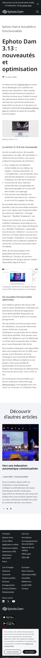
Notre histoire (28, 571)
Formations (27, 537)
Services (5, 581)
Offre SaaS (26, 554)
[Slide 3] (11, 508)
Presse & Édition (9, 588)
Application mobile (10, 544)
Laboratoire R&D (29, 574)
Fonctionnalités (12, 31)
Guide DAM (26, 585)
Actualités (27, 26)
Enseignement (8, 585)
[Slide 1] (4, 508)
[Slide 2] (7, 508)
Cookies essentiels (12, 652)
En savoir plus (26, 5)
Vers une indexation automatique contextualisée (20, 467)
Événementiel (8, 592)
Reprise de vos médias (28, 549)
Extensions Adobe (10, 548)
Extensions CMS (9, 551)
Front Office (7, 541)
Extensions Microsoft (7, 556)
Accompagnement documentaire (29, 542)
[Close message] (38, 4)
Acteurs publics (8, 578)
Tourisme (6, 574)
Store (4, 561)
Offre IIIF (25, 557)
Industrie (6, 571)
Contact (25, 588)
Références (26, 581)
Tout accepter (29, 652)
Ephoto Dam (10, 26)
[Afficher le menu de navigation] (37, 11)
